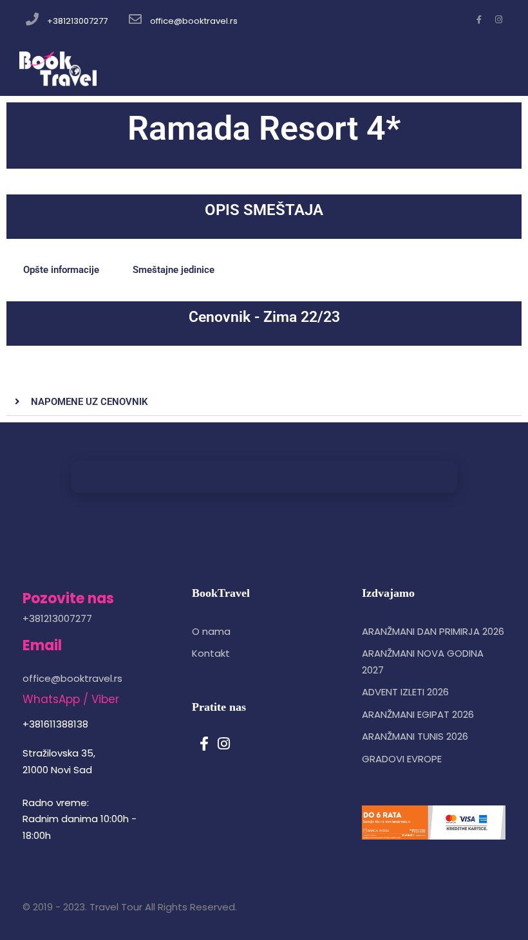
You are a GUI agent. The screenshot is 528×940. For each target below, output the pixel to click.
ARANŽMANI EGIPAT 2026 (418, 714)
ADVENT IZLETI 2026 (405, 692)
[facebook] (479, 20)
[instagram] (498, 20)
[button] (264, 402)
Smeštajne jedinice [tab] (173, 270)
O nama (211, 631)
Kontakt (211, 653)
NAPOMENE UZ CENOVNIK (89, 402)
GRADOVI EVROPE (402, 759)
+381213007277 (77, 21)
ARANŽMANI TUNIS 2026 (415, 736)
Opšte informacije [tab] (61, 270)
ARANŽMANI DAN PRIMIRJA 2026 (433, 631)
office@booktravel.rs (194, 21)
